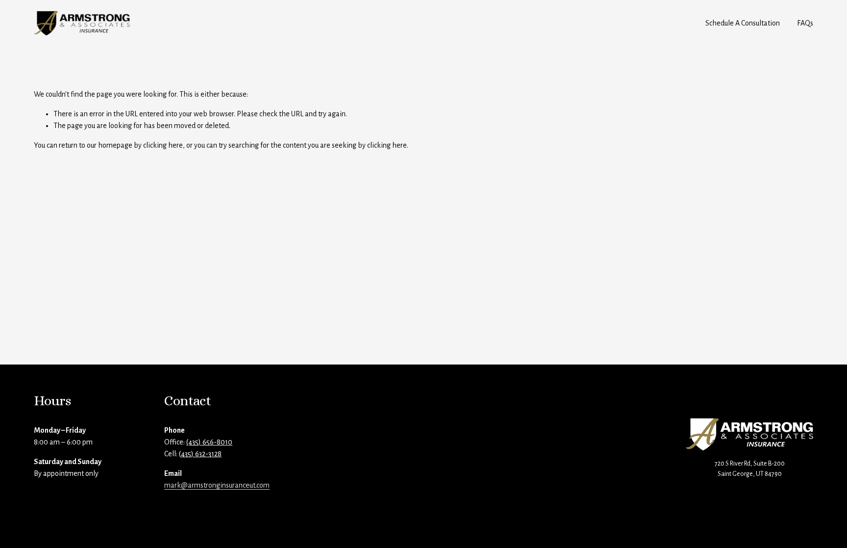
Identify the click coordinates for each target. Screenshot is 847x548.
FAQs (805, 23)
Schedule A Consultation (742, 23)
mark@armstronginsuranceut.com (217, 485)
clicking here (163, 145)
